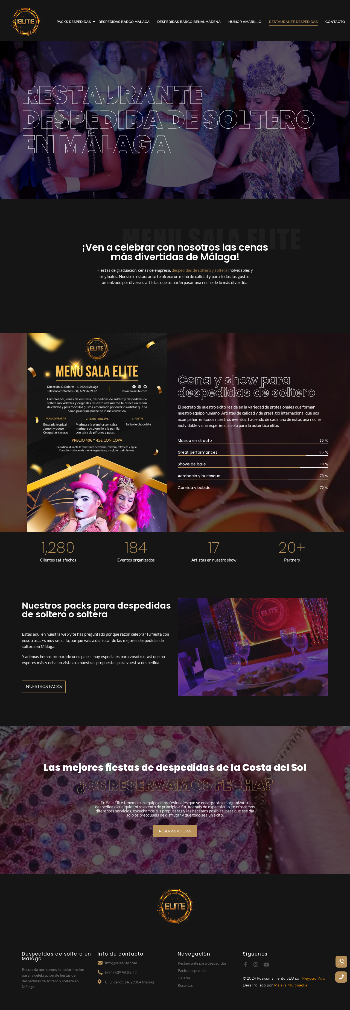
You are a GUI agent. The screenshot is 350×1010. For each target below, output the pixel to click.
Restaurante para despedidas (202, 963)
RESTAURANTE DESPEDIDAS (293, 22)
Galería (184, 978)
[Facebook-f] (245, 964)
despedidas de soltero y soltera (200, 270)
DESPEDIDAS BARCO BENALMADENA (189, 22)
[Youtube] (266, 964)
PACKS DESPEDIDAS (74, 22)
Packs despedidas (192, 970)
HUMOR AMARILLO (244, 22)
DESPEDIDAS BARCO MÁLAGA (124, 22)
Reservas (185, 985)
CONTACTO (335, 22)
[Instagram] (255, 964)
